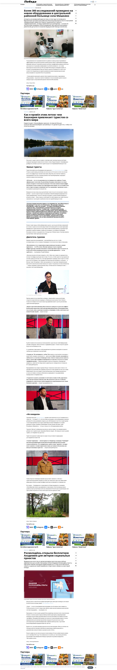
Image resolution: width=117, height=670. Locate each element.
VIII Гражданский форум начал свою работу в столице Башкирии (82, 5)
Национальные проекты (29, 7)
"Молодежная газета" (47, 603)
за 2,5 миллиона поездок (58, 170)
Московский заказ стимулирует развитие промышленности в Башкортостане (62, 5)
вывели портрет (40, 417)
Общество (26, 550)
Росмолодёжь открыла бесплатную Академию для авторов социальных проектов (44, 5)
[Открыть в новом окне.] (29, 89)
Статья (22, 4)
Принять (90, 667)
